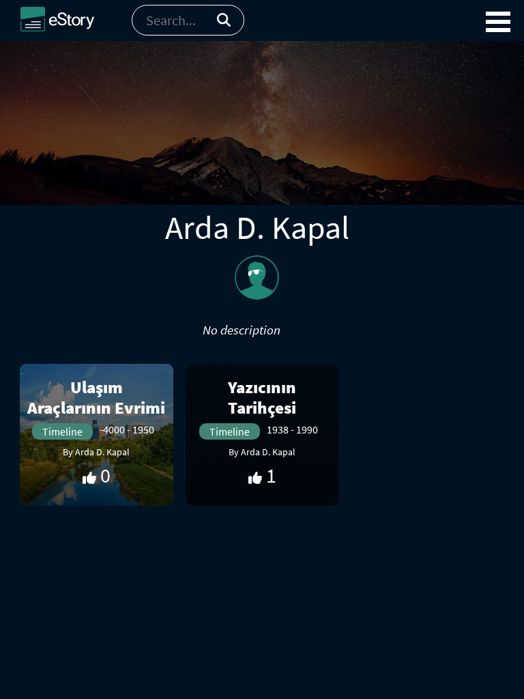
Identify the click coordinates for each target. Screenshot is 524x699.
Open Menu (498, 22)
